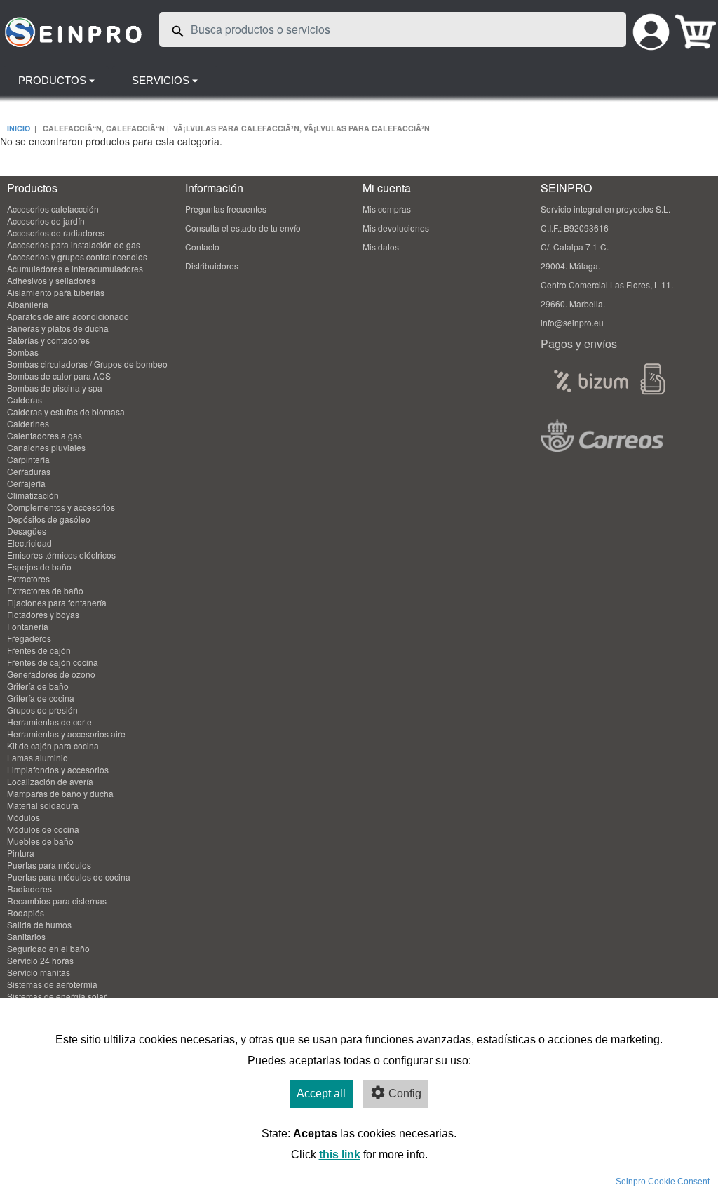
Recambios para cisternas (57, 901)
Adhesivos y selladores (51, 280)
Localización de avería (50, 781)
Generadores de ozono (51, 674)
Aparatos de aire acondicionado (68, 316)
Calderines (28, 423)
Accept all (321, 1093)
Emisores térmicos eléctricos (61, 555)
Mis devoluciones (396, 228)
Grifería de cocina (40, 698)
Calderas (24, 400)
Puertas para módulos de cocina (68, 877)
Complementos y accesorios (61, 507)
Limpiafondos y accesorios (58, 769)
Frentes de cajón (39, 650)
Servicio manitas (38, 972)
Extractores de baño (45, 590)
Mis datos (381, 247)
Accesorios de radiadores (55, 233)
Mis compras (387, 209)
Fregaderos (29, 638)
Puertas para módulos (49, 865)
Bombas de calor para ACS (59, 376)
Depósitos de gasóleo (48, 519)
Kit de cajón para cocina (53, 745)
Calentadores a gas (44, 435)
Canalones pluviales (46, 447)
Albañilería (27, 304)
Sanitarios (26, 936)
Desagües (26, 531)
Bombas (23, 352)
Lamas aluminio (37, 757)
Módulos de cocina (43, 829)
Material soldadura (43, 805)
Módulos (23, 817)
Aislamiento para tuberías (55, 292)
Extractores (28, 578)
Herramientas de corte (49, 722)
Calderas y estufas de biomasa (66, 411)
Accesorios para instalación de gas (73, 244)
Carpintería (28, 459)
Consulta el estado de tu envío (243, 228)
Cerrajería (26, 483)
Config (404, 1093)
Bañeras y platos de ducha (58, 328)
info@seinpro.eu (572, 322)
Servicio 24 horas (40, 960)
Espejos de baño (39, 567)
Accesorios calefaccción (53, 209)
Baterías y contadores (48, 340)
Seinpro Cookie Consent (663, 1181)
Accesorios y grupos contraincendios (77, 256)
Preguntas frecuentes (225, 209)
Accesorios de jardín (46, 221)
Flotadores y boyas (43, 614)
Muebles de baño (40, 841)
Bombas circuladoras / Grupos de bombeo (87, 364)
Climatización (33, 495)
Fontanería (27, 626)
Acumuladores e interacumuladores (75, 268)
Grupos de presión (42, 710)
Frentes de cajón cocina (52, 662)
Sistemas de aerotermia (52, 984)
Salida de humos (39, 924)
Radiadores (29, 889)
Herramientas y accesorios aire (66, 734)
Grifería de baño (38, 686)
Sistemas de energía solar (57, 996)
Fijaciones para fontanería (57, 602)
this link (339, 1155)
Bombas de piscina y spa (54, 388)
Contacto (202, 247)
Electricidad (29, 543)
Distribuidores (211, 266)
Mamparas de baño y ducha (60, 793)
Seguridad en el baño (48, 948)
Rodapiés (25, 912)
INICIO (18, 128)
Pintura (20, 853)
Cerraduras (28, 471)
